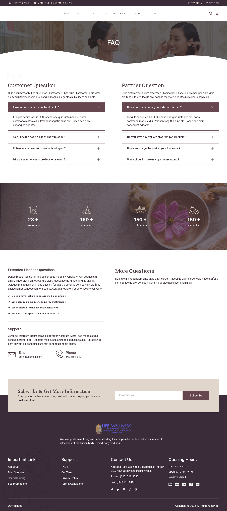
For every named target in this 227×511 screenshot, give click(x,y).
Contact (153, 14)
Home (67, 14)
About (80, 14)
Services (119, 14)
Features (96, 14)
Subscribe (196, 395)
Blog (138, 14)
